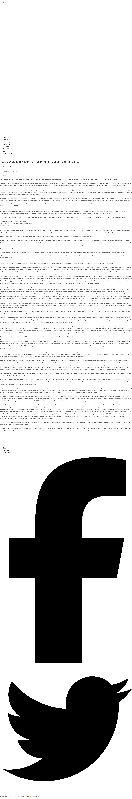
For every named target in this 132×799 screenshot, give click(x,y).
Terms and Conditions (8, 153)
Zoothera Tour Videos (8, 155)
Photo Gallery (6, 142)
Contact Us (6, 146)
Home (4, 135)
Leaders (5, 151)
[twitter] (67, 793)
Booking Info (6, 149)
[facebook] (67, 663)
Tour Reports (6, 144)
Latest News (6, 139)
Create (38, 796)
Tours (4, 137)
